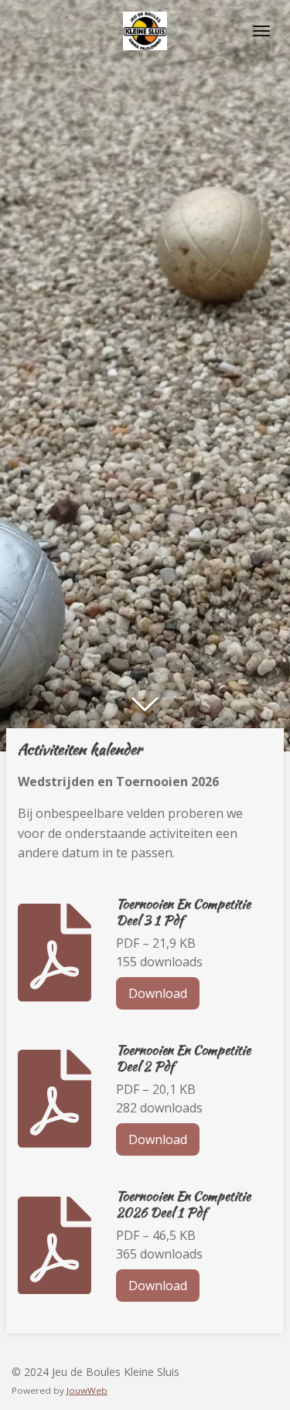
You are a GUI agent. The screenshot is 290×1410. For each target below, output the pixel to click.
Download (157, 993)
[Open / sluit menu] (261, 31)
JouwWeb (87, 1390)
